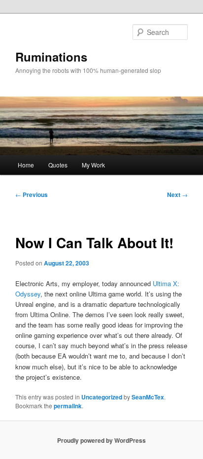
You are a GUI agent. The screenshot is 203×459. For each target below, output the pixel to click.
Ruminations (51, 56)
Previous (31, 194)
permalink (68, 405)
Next (177, 194)
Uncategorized (101, 397)
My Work (93, 165)
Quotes (58, 165)
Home (26, 165)
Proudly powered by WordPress (101, 440)
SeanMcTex (148, 397)
